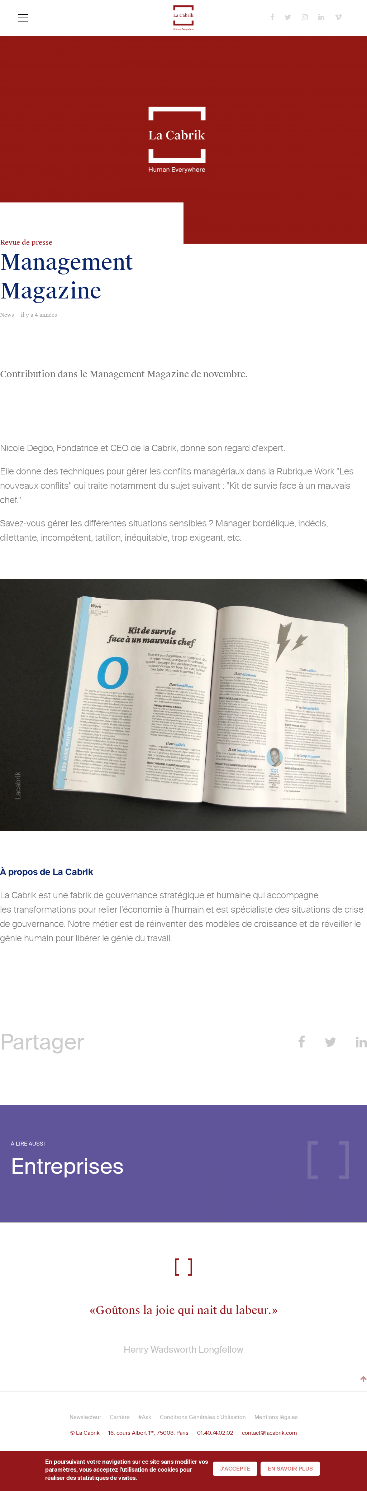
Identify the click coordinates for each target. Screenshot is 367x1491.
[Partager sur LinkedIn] (361, 1042)
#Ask (144, 1417)
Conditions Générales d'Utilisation (203, 1417)
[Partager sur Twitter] (331, 1042)
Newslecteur (85, 1417)
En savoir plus (290, 1469)
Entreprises (67, 1166)
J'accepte (235, 1469)
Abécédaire (349, 785)
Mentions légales (276, 1417)
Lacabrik (18, 786)
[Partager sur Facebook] (301, 1042)
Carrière (120, 1417)
